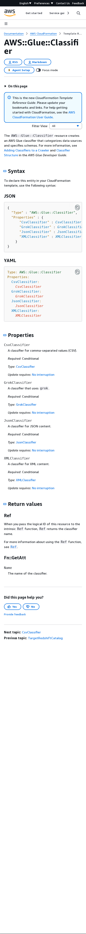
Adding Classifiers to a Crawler (26, 150)
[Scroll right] (67, 13)
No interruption (43, 375)
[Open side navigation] (6, 23)
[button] (15, 86)
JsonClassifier (71, 232)
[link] (72, 34)
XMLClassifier (68, 237)
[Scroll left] (22, 13)
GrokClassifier (71, 227)
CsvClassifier (68, 222)
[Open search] (78, 13)
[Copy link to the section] (4, 171)
